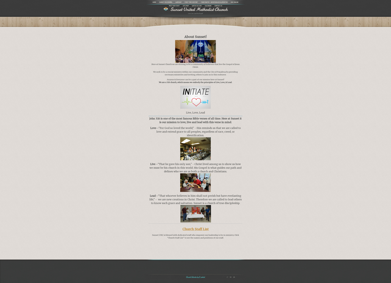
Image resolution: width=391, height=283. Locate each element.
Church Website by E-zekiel (195, 277)
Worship (178, 2)
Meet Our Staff (174, 6)
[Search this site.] (228, 277)
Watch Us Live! (197, 6)
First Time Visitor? (191, 2)
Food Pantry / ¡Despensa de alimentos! (214, 2)
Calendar (208, 6)
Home (154, 2)
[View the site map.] (231, 277)
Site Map (186, 6)
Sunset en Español (165, 2)
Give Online (234, 2)
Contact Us (218, 6)
